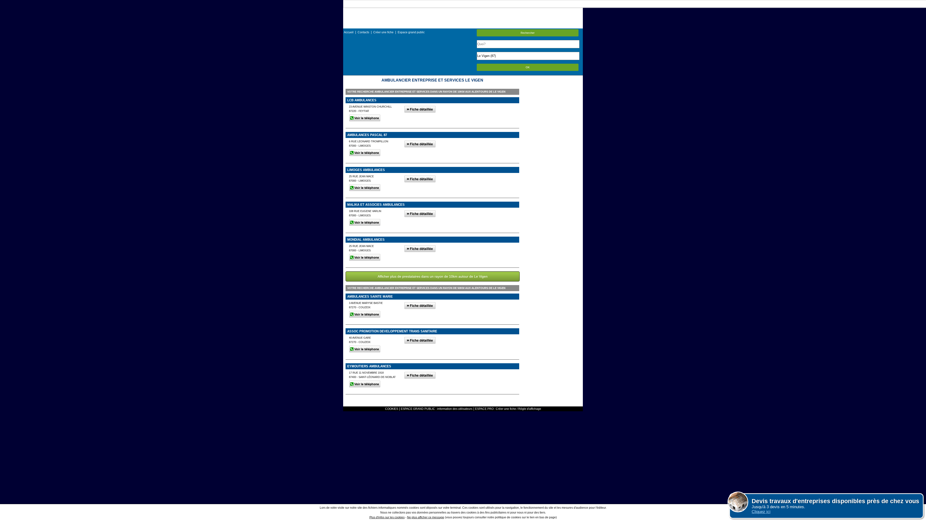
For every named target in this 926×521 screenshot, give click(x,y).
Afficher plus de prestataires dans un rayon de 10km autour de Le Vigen (433, 276)
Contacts (363, 32)
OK (528, 67)
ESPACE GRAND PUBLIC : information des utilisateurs (436, 409)
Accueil (349, 32)
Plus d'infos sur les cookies (387, 517)
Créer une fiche (383, 32)
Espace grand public (411, 32)
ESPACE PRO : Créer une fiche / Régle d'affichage (508, 409)
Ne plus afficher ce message (425, 517)
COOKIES (391, 409)
